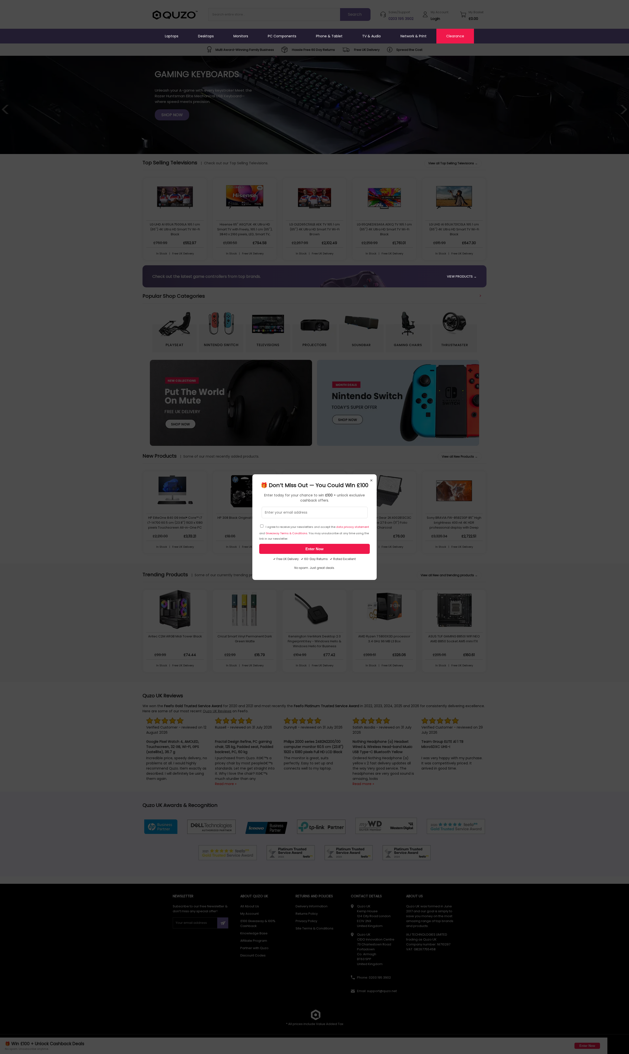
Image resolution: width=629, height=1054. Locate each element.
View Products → (462, 276)
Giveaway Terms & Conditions (286, 533)
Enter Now (314, 549)
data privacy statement (352, 527)
